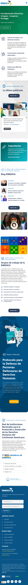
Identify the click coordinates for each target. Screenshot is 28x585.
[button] (26, 3)
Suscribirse (6, 511)
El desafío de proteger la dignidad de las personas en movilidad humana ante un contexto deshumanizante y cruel (17, 184)
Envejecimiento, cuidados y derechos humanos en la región (16, 199)
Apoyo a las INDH (8, 537)
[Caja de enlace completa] (14, 117)
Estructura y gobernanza (10, 525)
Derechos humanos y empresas (12, 289)
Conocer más (13, 96)
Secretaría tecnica (8, 528)
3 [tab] (14, 134)
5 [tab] (17, 134)
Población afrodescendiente (11, 295)
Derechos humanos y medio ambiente (13, 297)
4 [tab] (16, 134)
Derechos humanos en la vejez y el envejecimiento (12, 300)
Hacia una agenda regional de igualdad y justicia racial (16, 192)
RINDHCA (4, 572)
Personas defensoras (9, 534)
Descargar (13, 402)
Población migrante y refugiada (12, 287)
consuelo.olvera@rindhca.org (8, 551)
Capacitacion (14, 146)
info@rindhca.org (5, 555)
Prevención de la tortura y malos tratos (14, 292)
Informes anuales (8, 543)
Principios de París (8, 522)
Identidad (6, 519)
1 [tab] (12, 134)
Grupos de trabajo (8, 540)
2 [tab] (13, 134)
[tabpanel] (14, 117)
